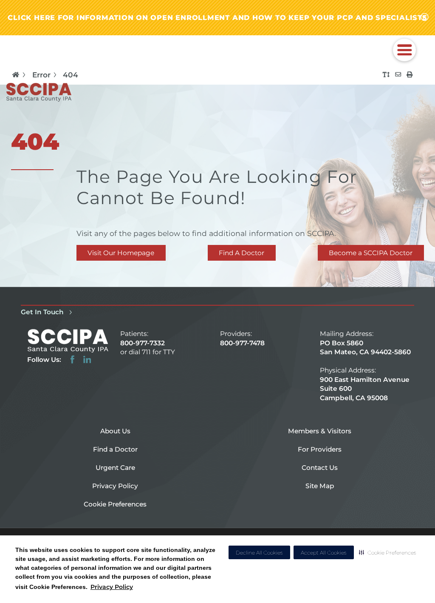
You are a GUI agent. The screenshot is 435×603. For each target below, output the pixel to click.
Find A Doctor (241, 253)
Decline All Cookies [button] (259, 552)
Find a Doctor (115, 449)
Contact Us (320, 468)
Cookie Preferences (115, 504)
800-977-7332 (142, 343)
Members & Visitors (319, 431)
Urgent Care (115, 468)
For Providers (320, 449)
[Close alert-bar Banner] (425, 17)
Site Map (319, 486)
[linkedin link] (87, 360)
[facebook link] (72, 360)
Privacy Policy (111, 587)
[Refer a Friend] (398, 74)
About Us (115, 431)
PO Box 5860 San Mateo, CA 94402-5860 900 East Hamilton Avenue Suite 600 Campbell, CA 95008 (365, 370)
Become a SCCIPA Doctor (370, 253)
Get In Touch (42, 312)
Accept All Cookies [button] (324, 552)
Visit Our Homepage (121, 253)
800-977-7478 (242, 343)
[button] (387, 552)
